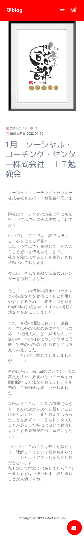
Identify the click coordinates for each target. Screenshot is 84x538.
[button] (62, 10)
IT (35, 128)
